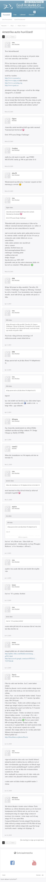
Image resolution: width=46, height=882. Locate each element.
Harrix (14, 675)
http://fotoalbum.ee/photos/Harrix (16, 737)
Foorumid (6, 15)
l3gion (14, 119)
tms (13, 43)
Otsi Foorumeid (7, 19)
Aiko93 (14, 173)
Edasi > (13, 37)
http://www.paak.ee (12, 85)
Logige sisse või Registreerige (34, 2)
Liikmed (22, 15)
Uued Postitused (19, 19)
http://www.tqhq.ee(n (12, 80)
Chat (14, 15)
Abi (43, 875)
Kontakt (38, 875)
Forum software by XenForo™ (9, 879)
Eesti (3, 875)
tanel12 (14, 447)
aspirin (14, 507)
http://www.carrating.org (13, 83)
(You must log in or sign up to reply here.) (32, 840)
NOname (15, 419)
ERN (13, 279)
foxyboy (15, 148)
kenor (14, 585)
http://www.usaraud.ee (13, 78)
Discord (32, 14)
